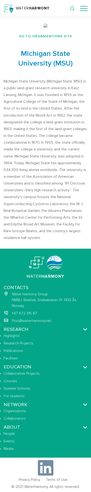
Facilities (11, 358)
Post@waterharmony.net (31, 321)
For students (14, 396)
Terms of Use (56, 479)
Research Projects (18, 343)
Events (9, 441)
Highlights (12, 336)
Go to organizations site (45, 36)
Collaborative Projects (22, 373)
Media (9, 449)
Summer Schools (17, 388)
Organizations (15, 411)
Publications (13, 351)
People (9, 434)
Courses (10, 381)
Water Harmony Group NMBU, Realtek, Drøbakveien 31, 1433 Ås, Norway (44, 300)
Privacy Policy (29, 479)
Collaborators (15, 418)
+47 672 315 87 (24, 313)
